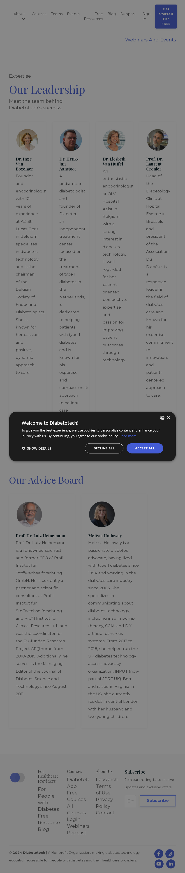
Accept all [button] (145, 448)
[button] (36, 448)
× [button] (168, 417)
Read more (128, 436)
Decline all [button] (104, 448)
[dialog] (92, 436)
